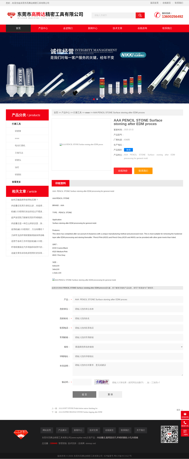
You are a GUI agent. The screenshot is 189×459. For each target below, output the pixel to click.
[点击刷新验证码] (101, 382)
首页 (18, 28)
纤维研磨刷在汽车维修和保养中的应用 (28, 247)
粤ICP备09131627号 (123, 456)
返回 (178, 410)
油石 (17, 167)
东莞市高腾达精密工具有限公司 (34, 3)
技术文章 (117, 28)
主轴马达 (19, 153)
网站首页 (47, 430)
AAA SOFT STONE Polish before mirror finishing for (78, 408)
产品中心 (43, 28)
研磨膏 (18, 131)
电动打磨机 (20, 145)
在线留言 (167, 3)
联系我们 (179, 3)
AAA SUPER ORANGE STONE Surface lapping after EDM (80, 412)
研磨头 (18, 160)
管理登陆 (62, 443)
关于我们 (141, 430)
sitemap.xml (91, 443)
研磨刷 (18, 174)
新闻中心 (92, 28)
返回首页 (154, 3)
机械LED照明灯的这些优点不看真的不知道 (29, 211)
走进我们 (68, 28)
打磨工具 (77, 112)
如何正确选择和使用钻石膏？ (24, 200)
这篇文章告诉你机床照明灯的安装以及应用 (29, 253)
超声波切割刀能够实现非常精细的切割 (28, 217)
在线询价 (123, 170)
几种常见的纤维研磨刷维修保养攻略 (27, 235)
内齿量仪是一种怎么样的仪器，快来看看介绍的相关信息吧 (29, 223)
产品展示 (62, 430)
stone (17, 138)
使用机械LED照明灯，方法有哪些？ (27, 229)
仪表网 (81, 443)
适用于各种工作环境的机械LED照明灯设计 (29, 241)
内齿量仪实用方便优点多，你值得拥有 (28, 206)
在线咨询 (142, 28)
